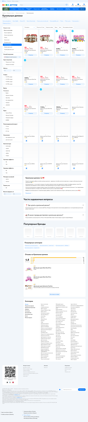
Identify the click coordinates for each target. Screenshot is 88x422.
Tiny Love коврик (59, 314)
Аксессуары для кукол (9, 49)
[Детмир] (9, 5)
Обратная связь (26, 374)
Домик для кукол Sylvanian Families (43, 286)
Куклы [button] (26, 316)
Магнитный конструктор (60, 345)
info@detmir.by (17, 394)
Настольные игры (74, 313)
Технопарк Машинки (44, 314)
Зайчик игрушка (74, 359)
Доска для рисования (74, 319)
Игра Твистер (73, 320)
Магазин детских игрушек (45, 346)
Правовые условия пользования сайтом (21, 388)
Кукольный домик (74, 341)
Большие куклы (7, 42)
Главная (4, 13)
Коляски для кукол (8, 47)
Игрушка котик (73, 353)
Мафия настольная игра (75, 332)
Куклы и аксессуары (20, 13)
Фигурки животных (59, 312)
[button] (82, 9)
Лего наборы (58, 329)
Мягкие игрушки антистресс (76, 355)
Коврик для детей (59, 309)
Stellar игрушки (44, 311)
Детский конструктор (60, 332)
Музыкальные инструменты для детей (61, 308)
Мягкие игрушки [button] (28, 317)
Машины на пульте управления (46, 328)
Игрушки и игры (10, 13)
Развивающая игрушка (45, 347)
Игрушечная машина (44, 325)
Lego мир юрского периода (61, 348)
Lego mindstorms (74, 304)
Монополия (73, 334)
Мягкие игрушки (74, 350)
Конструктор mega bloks (75, 307)
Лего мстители (58, 323)
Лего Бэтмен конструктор (60, 318)
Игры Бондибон (74, 328)
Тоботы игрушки (44, 308)
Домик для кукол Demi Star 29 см (42, 268)
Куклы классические (8, 35)
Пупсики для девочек (75, 343)
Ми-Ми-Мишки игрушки (60, 320)
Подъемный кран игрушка (45, 338)
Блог (66, 370)
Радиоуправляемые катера (45, 344)
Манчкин (72, 314)
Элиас (72, 329)
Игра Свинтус (73, 331)
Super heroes (58, 342)
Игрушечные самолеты (45, 335)
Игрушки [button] (27, 309)
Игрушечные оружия (45, 323)
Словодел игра (73, 323)
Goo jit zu (42, 317)
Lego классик (73, 308)
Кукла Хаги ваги (58, 315)
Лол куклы (73, 337)
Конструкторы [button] (28, 312)
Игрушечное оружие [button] (29, 305)
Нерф (42, 322)
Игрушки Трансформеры (60, 324)
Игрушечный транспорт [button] (30, 307)
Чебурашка (58, 326)
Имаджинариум (73, 316)
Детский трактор (44, 340)
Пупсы (5, 37)
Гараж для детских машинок (46, 337)
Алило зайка (43, 316)
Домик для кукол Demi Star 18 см (42, 277)
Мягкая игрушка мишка (75, 352)
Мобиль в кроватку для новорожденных (45, 351)
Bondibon (43, 320)
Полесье (42, 305)
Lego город (58, 335)
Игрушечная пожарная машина (46, 343)
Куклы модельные (8, 32)
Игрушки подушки (74, 356)
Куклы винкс (73, 347)
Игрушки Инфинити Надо (45, 310)
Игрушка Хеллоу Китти (60, 327)
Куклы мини (6, 40)
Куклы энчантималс (44, 304)
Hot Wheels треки (44, 332)
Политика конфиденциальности (29, 371)
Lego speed (58, 354)
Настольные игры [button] (29, 314)
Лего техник (58, 339)
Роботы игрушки (44, 357)
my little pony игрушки (45, 313)
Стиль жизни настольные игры (76, 326)
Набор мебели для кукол (75, 349)
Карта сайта (25, 376)
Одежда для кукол (74, 344)
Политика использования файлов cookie (30, 373)
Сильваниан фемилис (45, 307)
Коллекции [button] (27, 311)
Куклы (72, 338)
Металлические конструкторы (61, 351)
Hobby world (73, 317)
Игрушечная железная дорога (46, 329)
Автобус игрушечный (45, 341)
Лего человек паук (59, 321)
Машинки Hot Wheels (45, 326)
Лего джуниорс (73, 311)
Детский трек (43, 331)
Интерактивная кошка (75, 358)
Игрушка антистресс (44, 354)
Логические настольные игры (76, 325)
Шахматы (72, 322)
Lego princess (73, 310)
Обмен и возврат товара (27, 368)
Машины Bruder (44, 319)
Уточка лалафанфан (59, 317)
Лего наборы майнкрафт (60, 333)
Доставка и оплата (26, 367)
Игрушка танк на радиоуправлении (47, 334)
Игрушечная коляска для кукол (76, 346)
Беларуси (10, 390)
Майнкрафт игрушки (59, 304)
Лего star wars (58, 336)
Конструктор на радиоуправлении (77, 305)
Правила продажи (26, 370)
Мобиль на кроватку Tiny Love (61, 311)
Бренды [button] (26, 304)
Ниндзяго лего (58, 330)
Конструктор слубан (59, 357)
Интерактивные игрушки (60, 305)
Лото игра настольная (75, 335)
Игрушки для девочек (45, 349)
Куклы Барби (73, 340)
